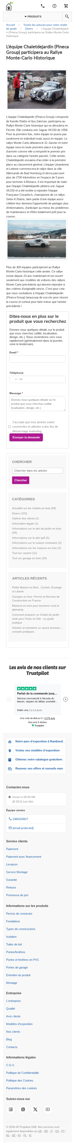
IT (51, 1131)
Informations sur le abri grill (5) (30, 537)
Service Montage (17, 872)
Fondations (13, 921)
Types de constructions (20, 929)
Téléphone (16, 372)
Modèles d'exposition (19, 1024)
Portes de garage (17, 967)
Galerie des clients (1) (25, 518)
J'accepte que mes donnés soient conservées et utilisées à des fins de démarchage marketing (35, 426)
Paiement (12, 849)
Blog (9, 1039)
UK (40, 1131)
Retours (11, 887)
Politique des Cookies (19, 1080)
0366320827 (20, 819)
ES (57, 1131)
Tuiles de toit (14, 944)
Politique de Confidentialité (22, 1072)
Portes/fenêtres (15, 952)
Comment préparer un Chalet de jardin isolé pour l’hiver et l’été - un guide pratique (35, 618)
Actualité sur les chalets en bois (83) (34, 508)
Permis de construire (19, 913)
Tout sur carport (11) (24, 553)
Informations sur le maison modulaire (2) (37, 542)
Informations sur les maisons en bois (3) (36, 548)
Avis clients (13, 1016)
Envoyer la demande (26, 437)
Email (13, 352)
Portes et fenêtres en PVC (22, 959)
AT (19, 1135)
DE (46, 1131)
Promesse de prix (17, 895)
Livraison (12, 864)
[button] (67, 16)
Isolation (11, 936)
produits (34, 16)
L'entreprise (13, 1000)
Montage (11, 982)
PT (63, 1131)
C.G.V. (10, 1065)
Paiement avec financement (23, 856)
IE (30, 1135)
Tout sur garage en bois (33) (29, 558)
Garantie (11, 879)
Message (15, 393)
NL (7, 1135)
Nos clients (13, 1031)
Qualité (10, 1008)
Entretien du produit (18, 975)
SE (13, 1135)
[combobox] (16, 379)
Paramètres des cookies (21, 1088)
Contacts (12, 1047)
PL (25, 1135)
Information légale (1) (25, 523)
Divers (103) (19, 513)
